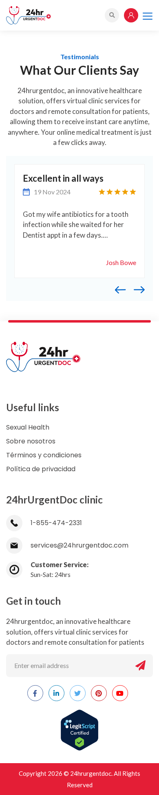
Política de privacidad (40, 469)
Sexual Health (27, 427)
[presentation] (124, 289)
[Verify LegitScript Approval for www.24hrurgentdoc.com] (79, 726)
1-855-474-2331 (56, 523)
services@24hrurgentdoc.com (79, 545)
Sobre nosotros (30, 441)
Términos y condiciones (44, 455)
